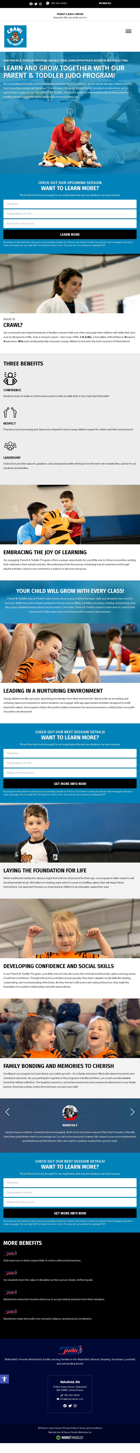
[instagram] (40, 4)
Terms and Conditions (90, 1428)
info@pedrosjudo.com (71, 1399)
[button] (4, 1379)
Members (105, 3)
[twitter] (35, 4)
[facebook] (31, 4)
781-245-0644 (59, 3)
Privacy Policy (70, 1428)
